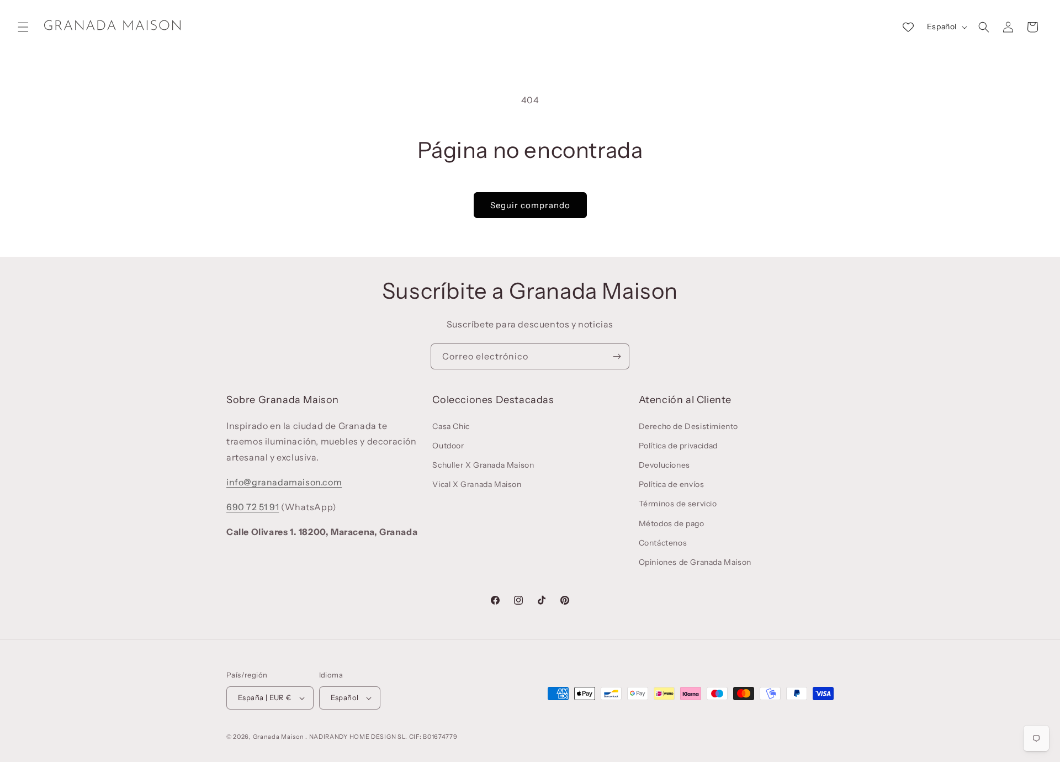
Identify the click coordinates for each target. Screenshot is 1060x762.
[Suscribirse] (617, 356)
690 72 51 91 (252, 506)
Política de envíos (671, 484)
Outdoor (448, 446)
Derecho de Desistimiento (688, 426)
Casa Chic (450, 426)
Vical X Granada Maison (476, 484)
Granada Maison (278, 736)
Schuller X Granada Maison (483, 465)
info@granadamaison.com (284, 482)
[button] (23, 27)
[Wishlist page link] (908, 27)
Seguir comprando (530, 205)
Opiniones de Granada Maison (695, 562)
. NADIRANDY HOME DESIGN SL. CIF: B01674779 (381, 736)
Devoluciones (664, 465)
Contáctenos (663, 543)
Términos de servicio (678, 504)
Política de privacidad (678, 446)
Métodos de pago (671, 523)
